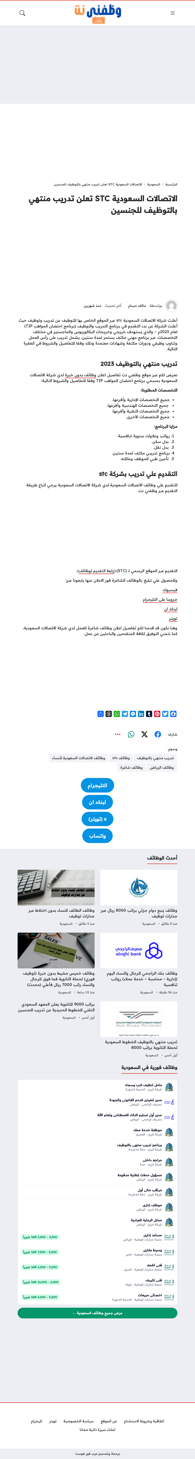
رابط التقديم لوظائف (96, 570)
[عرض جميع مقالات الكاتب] (171, 306)
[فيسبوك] (157, 734)
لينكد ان (170, 608)
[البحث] (22, 13)
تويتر (173, 618)
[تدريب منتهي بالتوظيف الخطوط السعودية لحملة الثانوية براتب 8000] (138, 1029)
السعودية (153, 184)
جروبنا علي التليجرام (160, 599)
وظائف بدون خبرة (80, 374)
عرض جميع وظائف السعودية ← (97, 1313)
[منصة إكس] (144, 734)
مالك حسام (137, 306)
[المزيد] (117, 734)
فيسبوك (170, 589)
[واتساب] (131, 734)
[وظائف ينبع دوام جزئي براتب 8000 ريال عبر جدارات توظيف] (138, 898)
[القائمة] (172, 13)
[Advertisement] (97, 64)
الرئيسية (171, 184)
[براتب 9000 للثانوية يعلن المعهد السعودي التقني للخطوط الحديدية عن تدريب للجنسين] (56, 1029)
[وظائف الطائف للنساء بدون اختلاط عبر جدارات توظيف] (56, 898)
